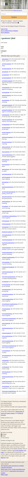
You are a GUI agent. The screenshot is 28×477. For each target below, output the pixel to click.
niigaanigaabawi (6, 333)
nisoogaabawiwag (7, 313)
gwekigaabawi (6, 201)
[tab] (14, 56)
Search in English (18, 21)
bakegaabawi (5, 115)
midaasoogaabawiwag (8, 257)
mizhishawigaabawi (7, 272)
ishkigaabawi (5, 221)
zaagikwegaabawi (7, 381)
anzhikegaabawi (6, 68)
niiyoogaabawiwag (7, 336)
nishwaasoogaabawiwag (9, 318)
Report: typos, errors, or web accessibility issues (13, 469)
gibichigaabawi (6, 177)
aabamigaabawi (6, 95)
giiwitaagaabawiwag (8, 187)
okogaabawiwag (6, 355)
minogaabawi (6, 262)
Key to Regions (5, 32)
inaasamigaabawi (7, 211)
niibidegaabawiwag (7, 328)
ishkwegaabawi (6, 224)
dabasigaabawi (6, 147)
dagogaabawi (6, 152)
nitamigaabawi (6, 323)
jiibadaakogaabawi (7, 232)
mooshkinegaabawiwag (8, 277)
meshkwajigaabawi (7, 252)
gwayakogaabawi (7, 196)
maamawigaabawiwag (8, 243)
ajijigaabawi (5, 59)
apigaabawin (5, 75)
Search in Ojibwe (7, 21)
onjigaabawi (5, 360)
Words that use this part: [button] (10, 56)
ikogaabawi (5, 206)
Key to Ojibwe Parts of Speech (9, 31)
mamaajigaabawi (7, 235)
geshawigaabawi (6, 174)
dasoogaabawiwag (7, 155)
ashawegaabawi (6, 78)
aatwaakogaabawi (7, 110)
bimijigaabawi (6, 124)
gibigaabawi (5, 182)
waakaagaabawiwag (7, 376)
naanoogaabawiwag (7, 299)
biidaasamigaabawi (7, 137)
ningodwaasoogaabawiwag (10, 304)
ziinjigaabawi (5, 386)
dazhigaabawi (6, 164)
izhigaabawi (5, 227)
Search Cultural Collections (9, 23)
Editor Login (4, 474)
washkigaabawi (6, 372)
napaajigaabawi (6, 289)
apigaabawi (5, 72)
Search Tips (4, 29)
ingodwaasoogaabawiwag (9, 216)
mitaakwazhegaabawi (8, 267)
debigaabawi (5, 169)
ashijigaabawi (6, 87)
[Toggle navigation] (3, 3)
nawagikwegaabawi (7, 294)
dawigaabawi (5, 159)
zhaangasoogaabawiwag (9, 391)
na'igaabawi (5, 281)
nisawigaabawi (6, 309)
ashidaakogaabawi (7, 81)
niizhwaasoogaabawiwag (9, 346)
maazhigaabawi (6, 247)
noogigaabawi (6, 350)
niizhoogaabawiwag (7, 341)
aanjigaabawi (5, 100)
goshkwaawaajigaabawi (8, 192)
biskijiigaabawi (6, 127)
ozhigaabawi (5, 367)
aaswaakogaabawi (7, 105)
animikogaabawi (6, 64)
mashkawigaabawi (7, 240)
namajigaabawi (6, 284)
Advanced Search (17, 10)
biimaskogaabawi (7, 142)
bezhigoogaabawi (7, 119)
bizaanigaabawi (6, 132)
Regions (3, 457)
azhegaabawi (5, 92)
